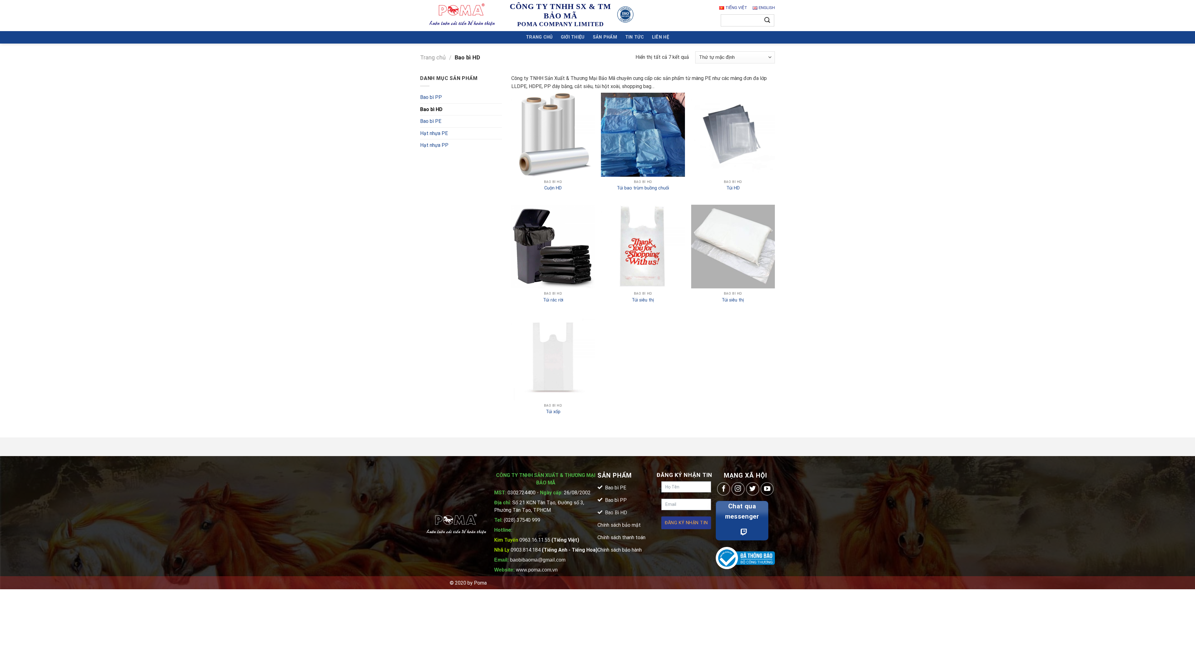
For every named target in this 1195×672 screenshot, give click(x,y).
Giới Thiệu (573, 37)
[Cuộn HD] (553, 135)
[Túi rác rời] (553, 247)
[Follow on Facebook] (723, 489)
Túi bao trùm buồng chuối (643, 188)
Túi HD (733, 188)
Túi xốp (553, 411)
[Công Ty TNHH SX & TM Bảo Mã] (462, 15)
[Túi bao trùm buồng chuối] (643, 135)
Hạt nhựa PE (434, 133)
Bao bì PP (431, 97)
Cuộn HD (553, 188)
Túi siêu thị (643, 300)
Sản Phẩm (605, 37)
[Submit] (767, 20)
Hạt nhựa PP (434, 145)
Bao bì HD (431, 109)
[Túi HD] (733, 135)
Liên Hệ (660, 37)
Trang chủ (539, 37)
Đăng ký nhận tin (686, 522)
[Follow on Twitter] (752, 489)
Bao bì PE (430, 121)
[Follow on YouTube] (767, 489)
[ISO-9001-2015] (625, 14)
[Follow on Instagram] (738, 489)
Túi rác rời (553, 300)
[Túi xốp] (553, 358)
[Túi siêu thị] (643, 247)
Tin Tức (634, 37)
